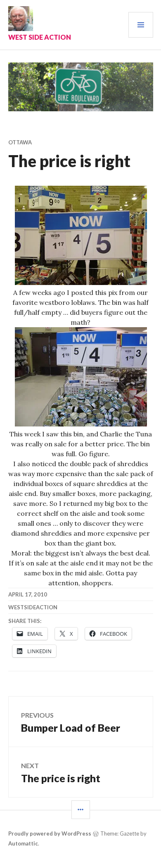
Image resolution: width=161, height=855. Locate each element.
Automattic (23, 843)
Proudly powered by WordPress (49, 833)
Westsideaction (32, 607)
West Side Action (39, 37)
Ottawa (20, 142)
